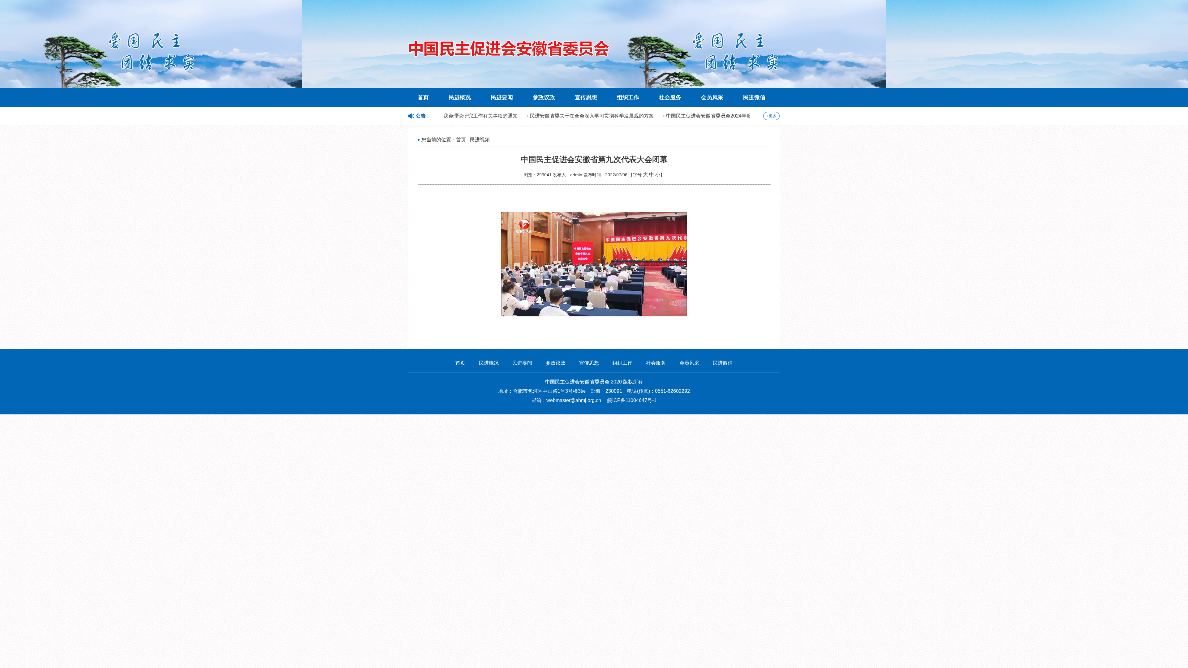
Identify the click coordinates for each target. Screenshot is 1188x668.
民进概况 (460, 97)
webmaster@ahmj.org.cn (573, 400)
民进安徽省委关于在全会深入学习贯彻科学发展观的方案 (573, 115)
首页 (423, 97)
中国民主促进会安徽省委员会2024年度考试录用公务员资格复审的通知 (724, 115)
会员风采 (712, 97)
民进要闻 (502, 97)
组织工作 (628, 97)
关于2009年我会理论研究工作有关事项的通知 (448, 115)
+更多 (771, 116)
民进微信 (754, 97)
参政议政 (544, 97)
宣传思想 (586, 97)
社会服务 (670, 97)
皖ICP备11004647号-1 (631, 400)
